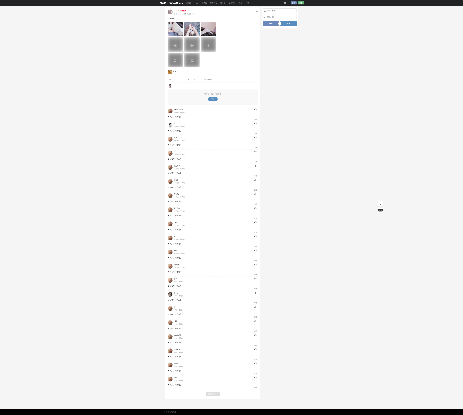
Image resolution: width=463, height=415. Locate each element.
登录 (293, 3)
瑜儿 (175, 236)
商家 (240, 3)
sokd (175, 138)
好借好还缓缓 (178, 109)
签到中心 (213, 3)
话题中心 (232, 3)
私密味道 (171, 3)
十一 (175, 307)
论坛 (196, 3)
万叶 (175, 279)
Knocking (177, 349)
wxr (175, 123)
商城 (247, 3)
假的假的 (177, 194)
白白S (176, 363)
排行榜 (222, 3)
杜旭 (175, 321)
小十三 (176, 293)
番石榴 (176, 180)
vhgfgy (176, 222)
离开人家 (177, 208)
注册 (301, 3)
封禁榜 (204, 3)
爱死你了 (177, 166)
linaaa (176, 152)
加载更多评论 (213, 394)
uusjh (175, 377)
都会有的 (177, 265)
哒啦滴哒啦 (177, 335)
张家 (175, 250)
